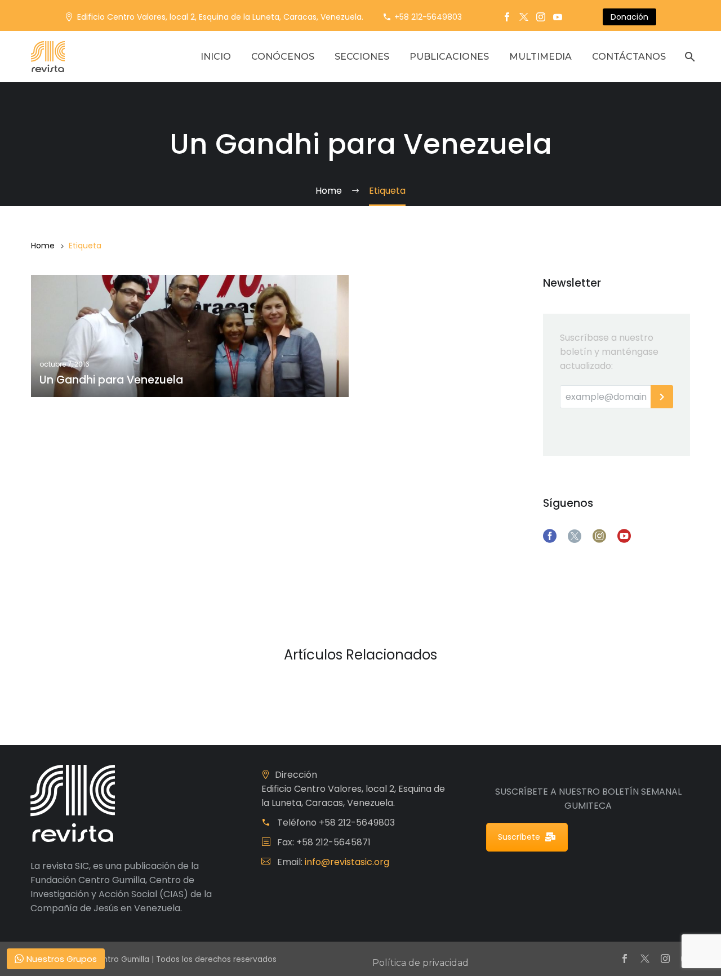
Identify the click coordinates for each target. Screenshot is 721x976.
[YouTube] (557, 16)
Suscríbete (519, 837)
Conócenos (282, 56)
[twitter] (574, 536)
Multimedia (540, 56)
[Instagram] (540, 16)
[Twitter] (523, 16)
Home (43, 245)
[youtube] (624, 536)
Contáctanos (629, 56)
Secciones (362, 56)
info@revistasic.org (347, 861)
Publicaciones (449, 56)
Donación (629, 17)
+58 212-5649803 (428, 17)
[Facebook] (507, 16)
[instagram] (599, 536)
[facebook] (550, 536)
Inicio (216, 56)
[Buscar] (689, 57)
